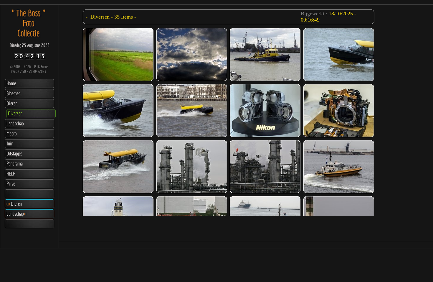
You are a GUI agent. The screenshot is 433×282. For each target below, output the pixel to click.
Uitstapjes (14, 153)
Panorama (14, 163)
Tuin (9, 143)
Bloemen (13, 93)
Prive (10, 184)
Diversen (15, 113)
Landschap (15, 123)
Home (11, 83)
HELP (10, 173)
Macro (11, 133)
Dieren (11, 103)
